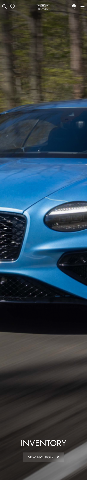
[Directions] (74, 6)
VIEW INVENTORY (41, 457)
